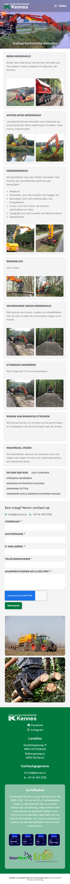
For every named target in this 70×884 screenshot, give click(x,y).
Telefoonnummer (18, 558)
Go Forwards (54, 878)
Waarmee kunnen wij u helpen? (27, 571)
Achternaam (14, 534)
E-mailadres (14, 546)
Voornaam (12, 521)
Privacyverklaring (35, 880)
